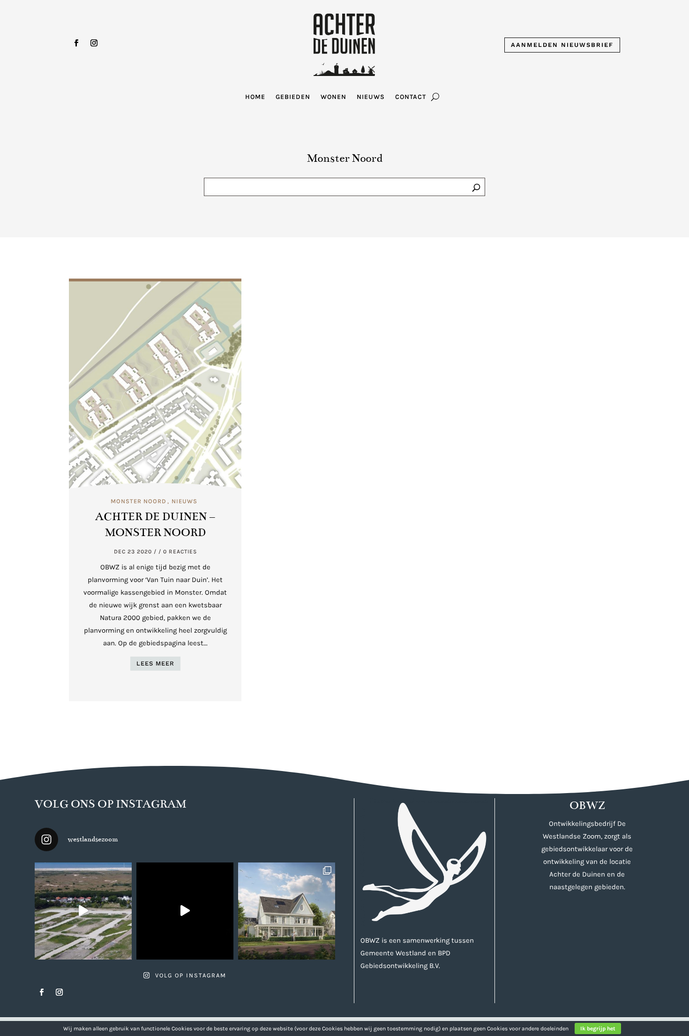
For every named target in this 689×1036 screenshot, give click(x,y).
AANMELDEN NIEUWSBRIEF (562, 44)
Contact (410, 97)
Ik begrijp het (597, 1028)
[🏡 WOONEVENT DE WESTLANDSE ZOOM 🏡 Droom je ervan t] (83, 911)
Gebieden (293, 97)
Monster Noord (138, 501)
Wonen (333, 97)
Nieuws (371, 97)
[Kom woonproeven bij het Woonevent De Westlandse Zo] (184, 911)
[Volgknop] (76, 43)
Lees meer (155, 663)
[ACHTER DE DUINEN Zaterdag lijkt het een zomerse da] (286, 911)
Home (255, 97)
